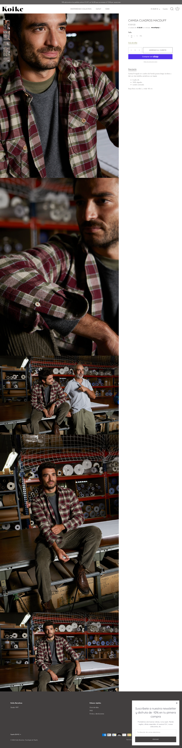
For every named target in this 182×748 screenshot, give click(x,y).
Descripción (132, 69)
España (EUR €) (15, 734)
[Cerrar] (176, 703)
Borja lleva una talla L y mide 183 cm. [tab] (149, 81)
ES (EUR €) (154, 9)
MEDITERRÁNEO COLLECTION (80, 9)
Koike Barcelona (19, 740)
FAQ (91, 710)
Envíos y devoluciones (97, 714)
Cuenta (165, 9)
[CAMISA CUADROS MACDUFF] (6, 25)
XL (137, 36)
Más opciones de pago (150, 62)
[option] (6, 25)
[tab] (133, 69)
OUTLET (98, 9)
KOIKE (108, 9)
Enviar (156, 739)
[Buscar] (172, 9)
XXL (141, 36)
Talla (130, 32)
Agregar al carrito (157, 50)
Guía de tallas (132, 43)
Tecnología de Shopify (31, 740)
